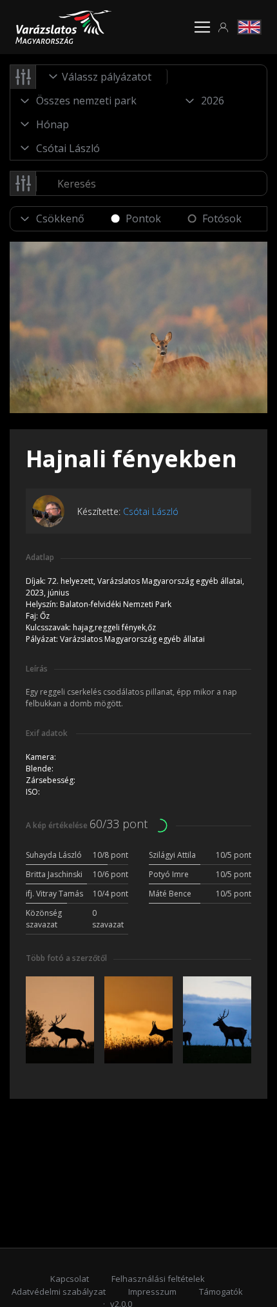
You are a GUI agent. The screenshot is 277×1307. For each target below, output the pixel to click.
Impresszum (152, 1291)
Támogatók (221, 1291)
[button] (223, 27)
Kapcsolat (69, 1278)
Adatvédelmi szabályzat (59, 1291)
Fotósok (222, 218)
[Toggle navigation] (202, 27)
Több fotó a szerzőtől (66, 958)
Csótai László (150, 511)
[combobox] (101, 76)
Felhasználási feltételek (158, 1278)
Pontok (143, 218)
